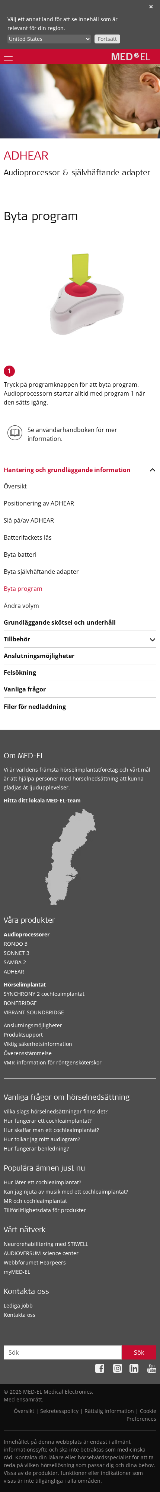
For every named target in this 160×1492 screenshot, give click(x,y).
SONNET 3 (16, 952)
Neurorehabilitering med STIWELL (46, 1243)
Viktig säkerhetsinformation (38, 1043)
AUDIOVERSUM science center (41, 1253)
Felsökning (20, 672)
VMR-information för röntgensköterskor (53, 1062)
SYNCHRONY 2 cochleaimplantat (44, 993)
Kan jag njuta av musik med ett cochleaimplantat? (66, 1191)
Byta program (23, 589)
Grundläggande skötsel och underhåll (60, 622)
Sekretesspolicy (59, 1410)
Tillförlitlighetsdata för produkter (45, 1210)
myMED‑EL (17, 1271)
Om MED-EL (24, 756)
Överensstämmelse (28, 1053)
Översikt (15, 486)
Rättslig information (109, 1410)
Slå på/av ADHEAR (29, 520)
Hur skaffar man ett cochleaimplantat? (51, 1129)
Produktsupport (23, 1034)
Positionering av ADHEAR (39, 503)
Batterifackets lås (28, 537)
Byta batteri (20, 554)
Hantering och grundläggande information (67, 470)
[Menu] (8, 56)
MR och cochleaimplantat (35, 1200)
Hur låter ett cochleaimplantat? (42, 1182)
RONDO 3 (16, 943)
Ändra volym (21, 606)
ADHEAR (14, 971)
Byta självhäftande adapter (41, 571)
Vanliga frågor (25, 689)
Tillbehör (17, 639)
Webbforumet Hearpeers (35, 1262)
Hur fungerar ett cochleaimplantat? (48, 1120)
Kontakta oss (19, 1314)
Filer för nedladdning (35, 707)
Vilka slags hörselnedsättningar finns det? (56, 1111)
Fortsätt (107, 38)
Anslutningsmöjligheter (39, 656)
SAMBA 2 (15, 962)
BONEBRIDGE (20, 1003)
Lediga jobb (18, 1305)
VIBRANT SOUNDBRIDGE (34, 1012)
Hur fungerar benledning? (36, 1148)
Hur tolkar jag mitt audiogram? (42, 1139)
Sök (139, 1352)
